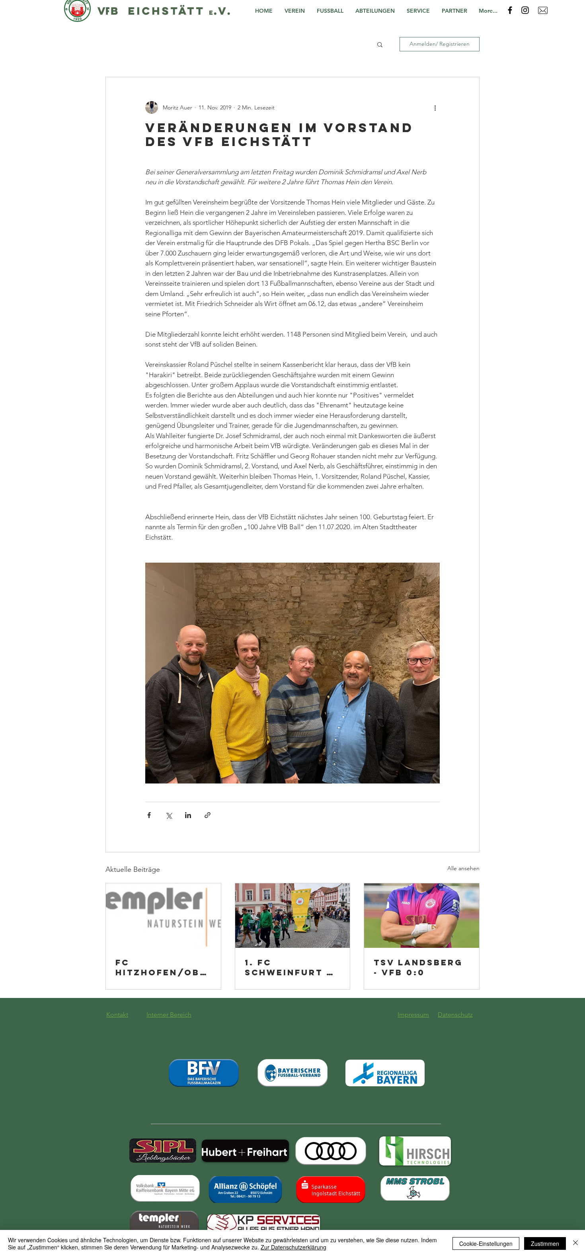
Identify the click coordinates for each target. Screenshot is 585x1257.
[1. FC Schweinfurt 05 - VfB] (292, 915)
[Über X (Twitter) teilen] (168, 815)
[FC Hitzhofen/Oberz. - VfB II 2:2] (163, 915)
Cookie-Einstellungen (486, 1243)
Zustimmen (545, 1243)
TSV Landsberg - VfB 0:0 (418, 967)
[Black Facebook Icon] (510, 10)
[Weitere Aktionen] (435, 107)
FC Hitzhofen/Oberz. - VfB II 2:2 (161, 967)
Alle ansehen (463, 868)
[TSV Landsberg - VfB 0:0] (421, 915)
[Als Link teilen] (207, 815)
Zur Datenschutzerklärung (293, 1247)
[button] (297, 11)
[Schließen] (575, 1243)
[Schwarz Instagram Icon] (525, 10)
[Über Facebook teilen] (149, 815)
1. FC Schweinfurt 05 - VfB (292, 967)
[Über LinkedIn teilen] (188, 815)
